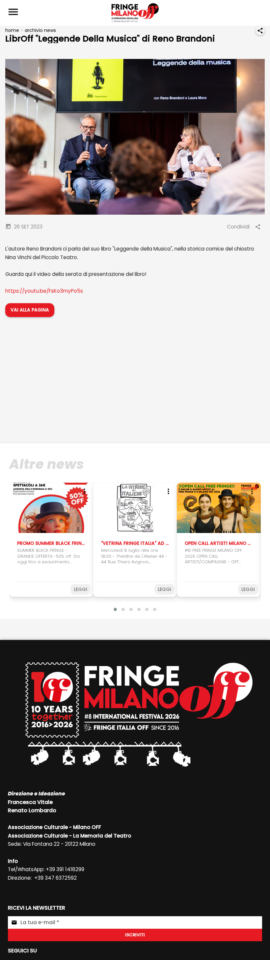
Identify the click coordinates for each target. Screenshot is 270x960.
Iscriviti (135, 935)
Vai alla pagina (30, 310)
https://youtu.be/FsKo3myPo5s (44, 290)
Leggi (80, 589)
